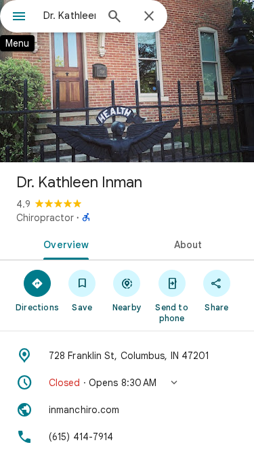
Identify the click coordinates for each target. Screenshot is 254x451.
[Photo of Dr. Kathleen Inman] (127, 81)
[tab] (64, 243)
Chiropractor (45, 218)
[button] (127, 382)
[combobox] (69, 15)
